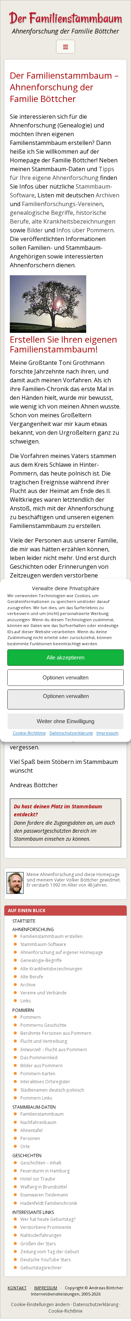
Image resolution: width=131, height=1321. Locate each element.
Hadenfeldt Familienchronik (48, 1203)
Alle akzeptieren (65, 657)
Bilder (35, 230)
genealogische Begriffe (41, 213)
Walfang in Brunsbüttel (43, 1187)
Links (25, 1001)
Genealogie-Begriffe (41, 960)
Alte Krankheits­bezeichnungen (51, 969)
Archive (28, 985)
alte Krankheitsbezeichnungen (73, 221)
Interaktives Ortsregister (45, 1082)
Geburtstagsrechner (41, 1268)
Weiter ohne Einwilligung (65, 721)
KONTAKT (17, 1287)
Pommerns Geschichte (43, 1025)
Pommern (23, 1010)
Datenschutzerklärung (71, 733)
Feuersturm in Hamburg (45, 1171)
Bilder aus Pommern (41, 1065)
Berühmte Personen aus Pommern (55, 1033)
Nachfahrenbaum (38, 1122)
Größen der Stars (38, 1244)
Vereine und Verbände (43, 993)
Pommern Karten (37, 1073)
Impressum (107, 733)
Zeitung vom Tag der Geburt (49, 1252)
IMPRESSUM (45, 1287)
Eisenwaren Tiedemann (44, 1195)
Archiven (107, 195)
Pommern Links (36, 1098)
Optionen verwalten (65, 677)
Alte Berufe (31, 977)
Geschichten (26, 1155)
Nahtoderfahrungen (40, 1235)
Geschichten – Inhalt (40, 1163)
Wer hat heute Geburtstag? (47, 1219)
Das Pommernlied (38, 1057)
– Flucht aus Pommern (53, 1049)
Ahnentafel (31, 1130)
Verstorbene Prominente (45, 1227)
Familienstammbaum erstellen (51, 936)
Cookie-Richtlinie (29, 733)
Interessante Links (33, 1212)
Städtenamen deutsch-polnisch (52, 1090)
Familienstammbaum (42, 1114)
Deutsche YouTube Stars (45, 1260)
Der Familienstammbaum (65, 18)
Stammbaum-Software (43, 944)
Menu (65, 47)
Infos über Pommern (85, 230)
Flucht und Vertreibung (43, 1041)
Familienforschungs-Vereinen (62, 204)
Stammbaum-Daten (34, 1107)
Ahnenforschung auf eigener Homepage (61, 952)
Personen (30, 1138)
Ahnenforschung (33, 929)
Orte (25, 1146)
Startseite (23, 921)
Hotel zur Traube (37, 1179)
